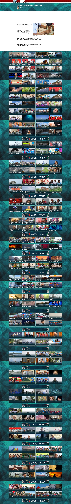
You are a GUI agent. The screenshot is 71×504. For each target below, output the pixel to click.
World (37, 1)
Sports (26, 1)
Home (18, 1)
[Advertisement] (35, 17)
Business (32, 1)
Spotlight (48, 1)
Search (27, 2)
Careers (42, 1)
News (22, 1)
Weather (23, 2)
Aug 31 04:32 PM (19, 2)
